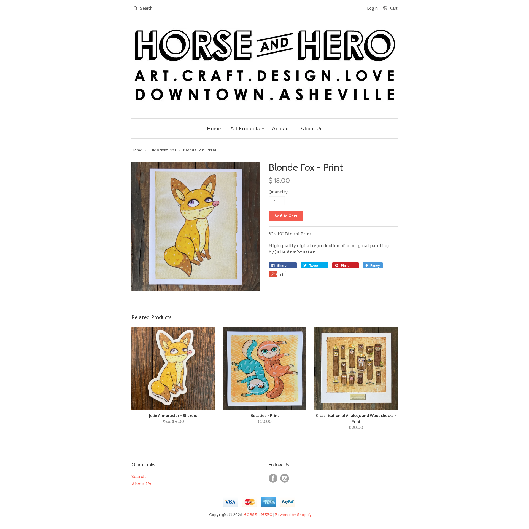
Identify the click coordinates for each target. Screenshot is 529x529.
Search (138, 476)
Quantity (278, 191)
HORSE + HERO (257, 515)
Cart (394, 8)
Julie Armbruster (162, 150)
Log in (372, 8)
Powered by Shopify (293, 515)
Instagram (284, 478)
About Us (141, 484)
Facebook (273, 478)
